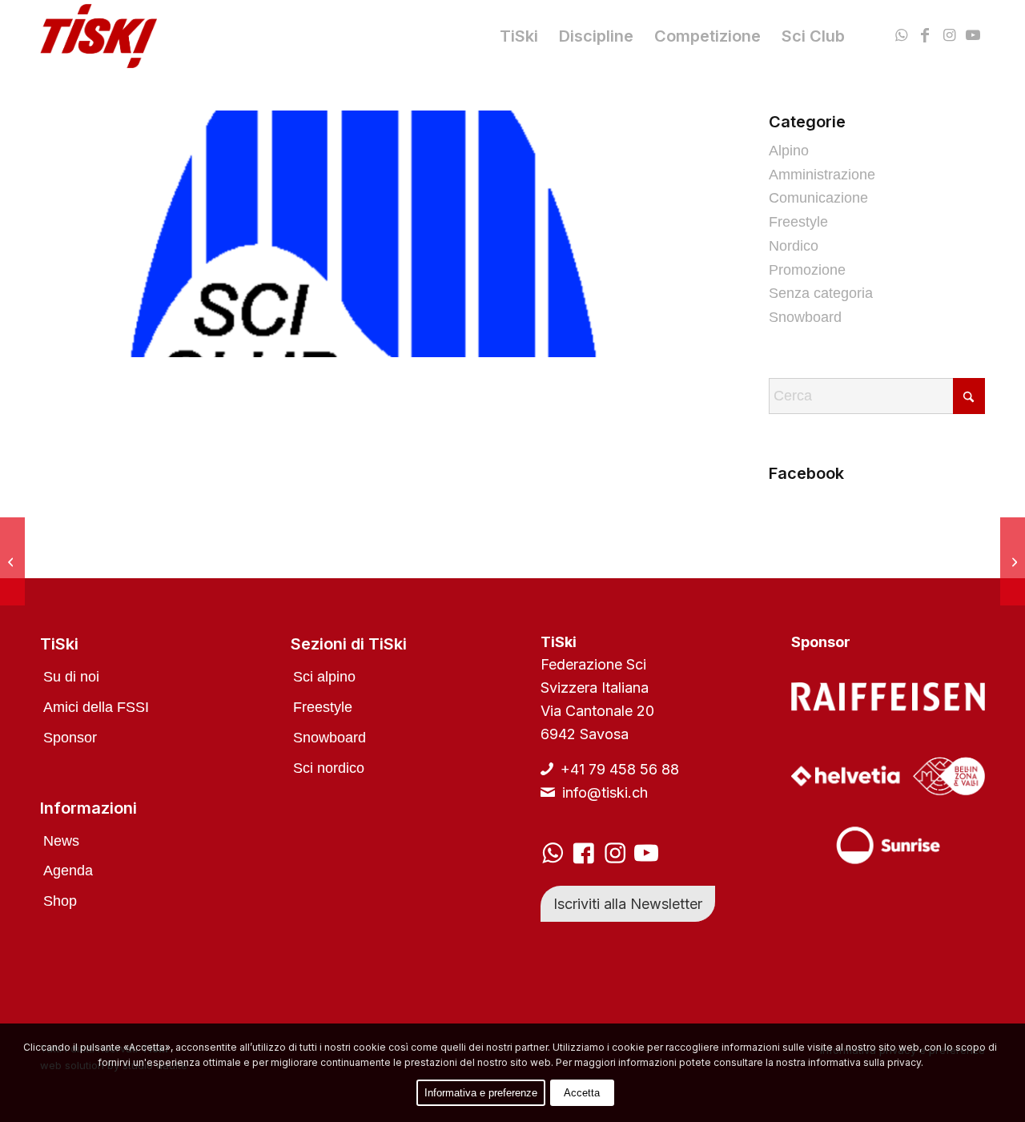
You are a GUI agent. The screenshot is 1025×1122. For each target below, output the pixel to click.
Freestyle (798, 222)
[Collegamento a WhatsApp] (901, 35)
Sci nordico (328, 768)
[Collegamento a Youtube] (973, 35)
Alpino (789, 151)
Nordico (793, 246)
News (61, 841)
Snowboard (805, 317)
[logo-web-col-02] (98, 36)
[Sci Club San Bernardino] (12, 561)
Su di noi (71, 677)
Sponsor (70, 738)
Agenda (68, 871)
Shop (60, 901)
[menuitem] (519, 36)
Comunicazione (818, 198)
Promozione (807, 270)
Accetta (582, 1093)
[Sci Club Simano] (1012, 561)
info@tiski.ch (605, 792)
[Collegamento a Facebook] (925, 35)
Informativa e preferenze (480, 1093)
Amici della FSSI (96, 707)
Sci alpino (324, 677)
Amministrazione (822, 175)
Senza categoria (821, 293)
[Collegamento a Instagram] (949, 35)
